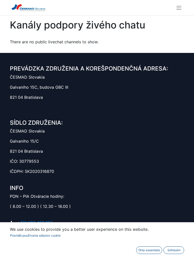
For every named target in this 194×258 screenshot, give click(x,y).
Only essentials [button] (149, 250)
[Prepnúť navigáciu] (179, 7)
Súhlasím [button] (173, 250)
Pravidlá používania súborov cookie (35, 235)
